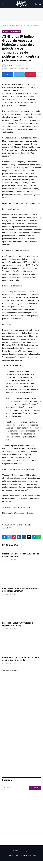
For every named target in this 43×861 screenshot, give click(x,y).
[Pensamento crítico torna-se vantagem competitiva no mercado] (21, 643)
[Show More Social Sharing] (39, 74)
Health (25, 855)
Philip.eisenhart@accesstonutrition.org (18, 513)
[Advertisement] (21, 701)
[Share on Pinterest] (30, 74)
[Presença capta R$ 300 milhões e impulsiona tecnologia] (21, 609)
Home (11, 855)
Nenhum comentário (10, 69)
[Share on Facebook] (7, 74)
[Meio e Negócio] (21, 4)
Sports (18, 855)
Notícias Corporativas (11, 31)
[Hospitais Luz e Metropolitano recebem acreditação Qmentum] (21, 574)
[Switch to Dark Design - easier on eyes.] (36, 4)
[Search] (39, 3)
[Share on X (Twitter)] (19, 74)
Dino (10, 65)
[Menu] (3, 3)
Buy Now (33, 855)
